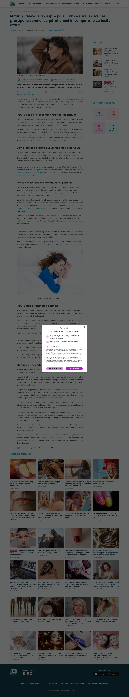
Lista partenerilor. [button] (77, 355)
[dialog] (64, 348)
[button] (64, 346)
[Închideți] (85, 327)
